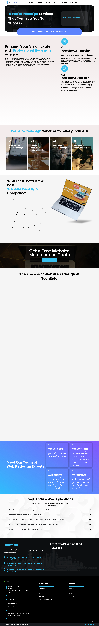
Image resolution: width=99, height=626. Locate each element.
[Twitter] (88, 624)
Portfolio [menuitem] (47, 2)
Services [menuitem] (38, 2)
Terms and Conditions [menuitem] (77, 621)
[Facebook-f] (85, 624)
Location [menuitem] (55, 2)
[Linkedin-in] (91, 624)
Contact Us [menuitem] (73, 2)
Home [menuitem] (31, 2)
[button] (41, 2)
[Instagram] (93, 624)
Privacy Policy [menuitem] (89, 621)
